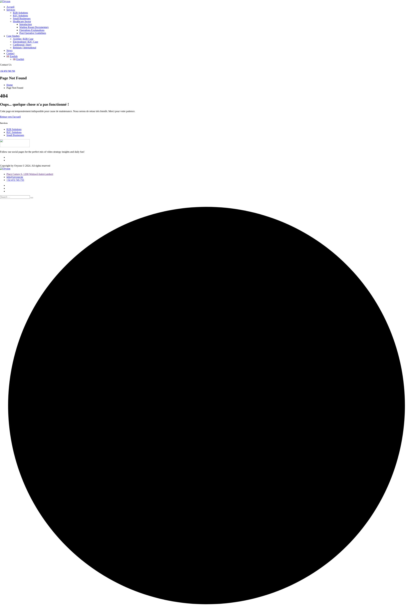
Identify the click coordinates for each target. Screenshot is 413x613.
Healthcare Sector (22, 21)
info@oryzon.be (14, 177)
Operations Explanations (31, 30)
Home (9, 85)
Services (10, 9)
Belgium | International (24, 47)
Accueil (10, 6)
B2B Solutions (20, 12)
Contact (10, 53)
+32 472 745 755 (7, 71)
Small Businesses (21, 18)
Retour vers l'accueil (10, 116)
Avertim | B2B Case (23, 38)
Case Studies (13, 36)
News (9, 50)
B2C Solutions (20, 15)
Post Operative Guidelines (32, 33)
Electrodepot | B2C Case (25, 41)
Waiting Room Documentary (34, 27)
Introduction (25, 24)
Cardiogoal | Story (22, 44)
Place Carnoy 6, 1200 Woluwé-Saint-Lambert (29, 174)
